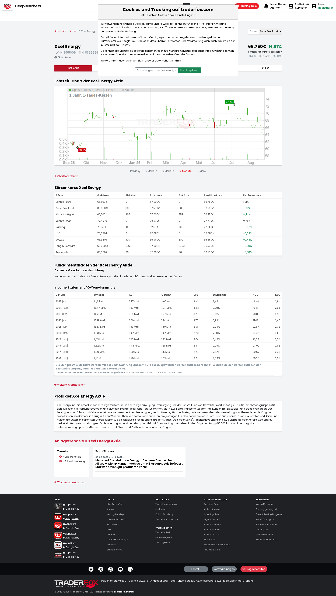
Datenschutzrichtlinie (168, 60)
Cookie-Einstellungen (140, 54)
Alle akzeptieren (189, 70)
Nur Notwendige (166, 70)
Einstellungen (145, 70)
